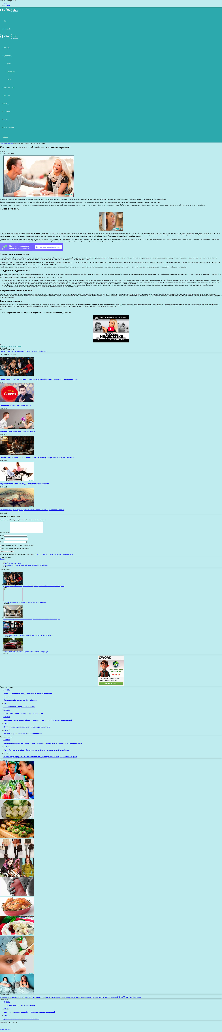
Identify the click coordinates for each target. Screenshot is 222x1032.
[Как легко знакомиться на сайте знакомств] (17, 428)
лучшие (57, 997)
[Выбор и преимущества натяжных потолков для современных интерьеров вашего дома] (13, 617)
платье (89, 997)
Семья (5, 119)
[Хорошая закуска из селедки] (17, 818)
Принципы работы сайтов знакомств (15, 405)
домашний (37, 997)
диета (31, 997)
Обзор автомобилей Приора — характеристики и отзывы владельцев (25, 652)
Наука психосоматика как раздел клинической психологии (24, 484)
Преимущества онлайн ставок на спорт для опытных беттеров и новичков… (28, 635)
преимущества (95, 997)
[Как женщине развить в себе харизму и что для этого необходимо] (17, 799)
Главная (2, 143)
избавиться (51, 997)
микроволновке (63, 997)
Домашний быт (9, 127)
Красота (6, 95)
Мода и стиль (8, 87)
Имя (2, 535)
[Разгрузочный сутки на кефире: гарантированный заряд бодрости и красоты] (17, 954)
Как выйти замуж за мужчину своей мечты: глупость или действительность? (32, 510)
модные (70, 997)
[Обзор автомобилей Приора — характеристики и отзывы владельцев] (13, 650)
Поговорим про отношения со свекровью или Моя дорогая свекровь (25, 565)
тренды (139, 997)
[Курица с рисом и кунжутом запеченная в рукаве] (17, 915)
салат (128, 997)
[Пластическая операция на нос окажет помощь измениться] (17, 973)
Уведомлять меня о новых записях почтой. (16, 548)
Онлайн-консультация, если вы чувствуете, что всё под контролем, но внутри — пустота (37, 457)
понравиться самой (15, 346)
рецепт (121, 996)
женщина (44, 997)
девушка (26, 997)
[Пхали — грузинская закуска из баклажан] (17, 837)
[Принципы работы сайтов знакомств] (17, 402)
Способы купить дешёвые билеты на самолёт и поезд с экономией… (25, 602)
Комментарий (5, 532)
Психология (11, 71)
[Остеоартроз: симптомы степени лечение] (17, 896)
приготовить (104, 997)
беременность (3, 997)
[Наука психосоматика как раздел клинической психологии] (17, 480)
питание (86, 997)
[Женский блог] (9, 11)
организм (82, 997)
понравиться (4, 346)
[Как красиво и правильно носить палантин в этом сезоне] (17, 876)
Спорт (9, 79)
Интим (9, 63)
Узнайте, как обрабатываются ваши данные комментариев (54, 554)
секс (132, 997)
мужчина (75, 997)
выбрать (21, 997)
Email (2, 538)
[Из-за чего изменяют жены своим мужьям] (17, 993)
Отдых (5, 103)
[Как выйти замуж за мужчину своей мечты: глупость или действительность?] (17, 506)
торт (135, 997)
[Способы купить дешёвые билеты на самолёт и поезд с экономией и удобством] (13, 601)
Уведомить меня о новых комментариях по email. (18, 545)
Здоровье (7, 56)
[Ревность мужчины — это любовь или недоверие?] (17, 779)
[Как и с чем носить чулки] (17, 857)
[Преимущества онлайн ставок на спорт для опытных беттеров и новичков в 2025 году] (13, 633)
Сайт (1, 542)
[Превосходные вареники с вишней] (17, 935)
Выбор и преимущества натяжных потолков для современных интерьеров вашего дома (31, 619)
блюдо (9, 997)
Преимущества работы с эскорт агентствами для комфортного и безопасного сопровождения (39, 379)
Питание (6, 111)
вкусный (14, 997)
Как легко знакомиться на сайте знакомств (17, 431)
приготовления (113, 997)
